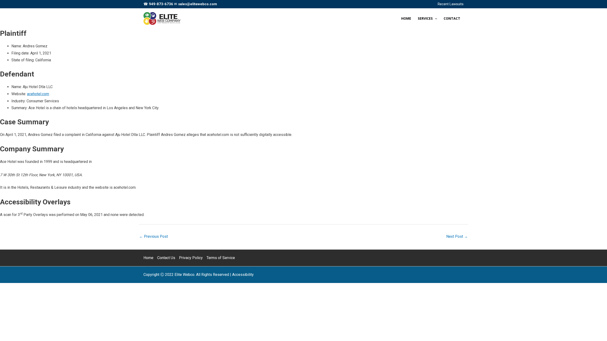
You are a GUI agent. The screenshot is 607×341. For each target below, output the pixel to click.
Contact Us (166, 258)
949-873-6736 (161, 4)
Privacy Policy (191, 258)
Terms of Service (221, 258)
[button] (435, 18)
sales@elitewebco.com (197, 4)
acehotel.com (38, 94)
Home (148, 258)
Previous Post (153, 236)
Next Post (457, 236)
